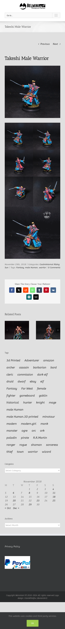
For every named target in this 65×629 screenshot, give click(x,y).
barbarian (39, 367)
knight (40, 402)
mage (52, 402)
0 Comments (54, 267)
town (20, 451)
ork (42, 430)
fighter (10, 395)
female (41, 388)
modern (11, 424)
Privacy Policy (12, 546)
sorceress (52, 445)
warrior (42, 267)
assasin (24, 367)
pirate (25, 437)
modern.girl (28, 424)
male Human (31, 267)
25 (54, 500)
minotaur (48, 416)
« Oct (8, 508)
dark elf (42, 374)
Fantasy (20, 267)
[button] (7, 330)
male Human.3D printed (22, 416)
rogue (23, 445)
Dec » (16, 508)
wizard (46, 451)
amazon (48, 360)
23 (38, 500)
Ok (32, 623)
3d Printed (13, 360)
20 (14, 500)
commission (25, 374)
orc (34, 430)
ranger (10, 445)
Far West (27, 388)
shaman (36, 445)
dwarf (22, 381)
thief (9, 451)
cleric (9, 374)
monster (11, 430)
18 (54, 496)
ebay (33, 381)
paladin (11, 437)
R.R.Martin (40, 437)
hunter (27, 402)
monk (44, 424)
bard (53, 367)
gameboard (27, 395)
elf (42, 381)
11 (54, 493)
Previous (45, 44)
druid (9, 381)
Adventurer (31, 360)
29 (30, 504)
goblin (43, 395)
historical (12, 402)
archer (10, 367)
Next (55, 44)
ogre (24, 430)
